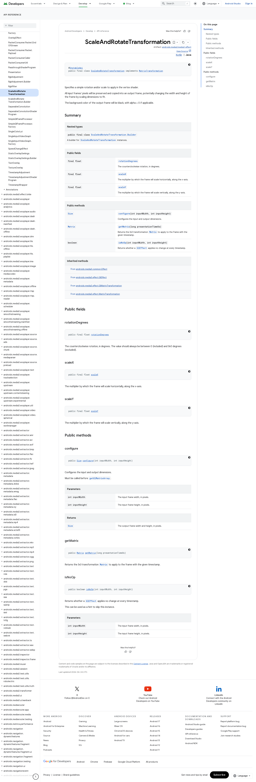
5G (80, 745)
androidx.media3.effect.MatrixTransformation (98, 294)
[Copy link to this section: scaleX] (77, 363)
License (56, 775)
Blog (128, 3)
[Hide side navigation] (36, 777)
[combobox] (175, 3)
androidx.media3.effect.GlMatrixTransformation (99, 285)
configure (124, 213)
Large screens (120, 721)
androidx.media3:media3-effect (176, 47)
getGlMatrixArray (99, 478)
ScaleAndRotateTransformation (107, 70)
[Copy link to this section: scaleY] (77, 399)
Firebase (108, 762)
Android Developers (73, 31)
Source (46, 735)
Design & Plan (60, 3)
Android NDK (191, 743)
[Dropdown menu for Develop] (91, 3)
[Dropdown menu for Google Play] (115, 3)
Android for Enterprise (53, 726)
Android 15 (155, 731)
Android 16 (155, 726)
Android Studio (233, 3)
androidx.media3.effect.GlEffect (91, 277)
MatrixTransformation (151, 70)
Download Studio (193, 738)
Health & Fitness (86, 731)
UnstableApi (76, 67)
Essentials (36, 3)
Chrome (94, 762)
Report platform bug (230, 721)
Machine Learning (87, 726)
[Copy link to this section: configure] (81, 449)
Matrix (71, 226)
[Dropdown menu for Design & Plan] (71, 3)
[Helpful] (184, 31)
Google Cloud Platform (129, 762)
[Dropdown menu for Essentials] (46, 3)
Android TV (119, 740)
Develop (83, 3)
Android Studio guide (195, 724)
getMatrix (124, 226)
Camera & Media (87, 735)
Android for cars (122, 735)
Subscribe (219, 774)
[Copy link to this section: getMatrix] (81, 541)
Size (70, 213)
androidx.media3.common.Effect (91, 269)
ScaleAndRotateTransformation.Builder (113, 134)
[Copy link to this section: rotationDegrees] (91, 323)
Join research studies (230, 735)
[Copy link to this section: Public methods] (94, 435)
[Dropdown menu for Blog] (135, 3)
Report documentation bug (233, 726)
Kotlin (179, 55)
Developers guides (194, 729)
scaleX (122, 174)
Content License (140, 663)
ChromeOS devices (123, 731)
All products (152, 762)
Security (47, 731)
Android (47, 721)
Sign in (248, 3)
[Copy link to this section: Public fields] (88, 309)
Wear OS (118, 726)
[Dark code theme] (189, 64)
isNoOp (122, 242)
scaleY (122, 187)
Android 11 (155, 749)
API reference (12, 14)
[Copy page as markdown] (183, 42)
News (46, 740)
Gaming (83, 721)
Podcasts (47, 749)
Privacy (82, 740)
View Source (182, 51)
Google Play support (230, 731)
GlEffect (142, 248)
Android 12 (155, 745)
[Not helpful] (189, 31)
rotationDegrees (128, 161)
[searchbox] (20, 25)
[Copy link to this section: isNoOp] (78, 577)
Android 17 (155, 721)
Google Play (105, 3)
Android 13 (155, 740)
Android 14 (155, 735)
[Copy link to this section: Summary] (84, 115)
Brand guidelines (71, 775)
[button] (19, 189)
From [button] (89, 269)
